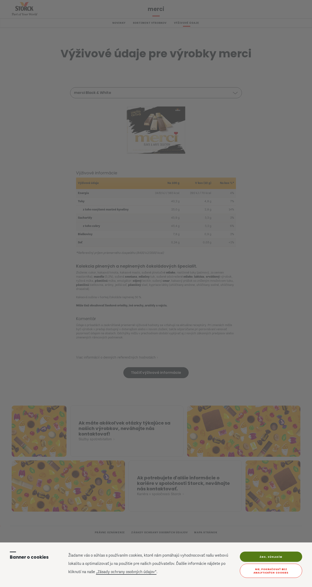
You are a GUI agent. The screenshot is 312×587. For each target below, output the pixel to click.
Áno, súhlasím (271, 557)
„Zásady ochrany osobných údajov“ (126, 572)
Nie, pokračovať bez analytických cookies (271, 571)
